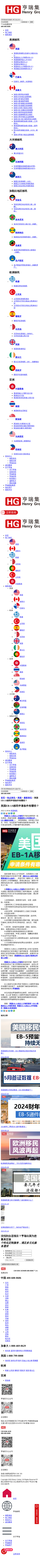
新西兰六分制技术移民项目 (24, 184)
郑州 (7, 1316)
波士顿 (29, 1360)
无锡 (7, 1318)
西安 (7, 1336)
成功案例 (8, 465)
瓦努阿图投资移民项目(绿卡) (24, 168)
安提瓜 (18, 200)
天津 (7, 1296)
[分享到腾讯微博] (9, 813)
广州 (7, 1285)
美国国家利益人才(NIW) (23, 60)
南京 (7, 1289)
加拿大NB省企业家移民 (22, 97)
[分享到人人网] (11, 813)
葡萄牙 (18, 316)
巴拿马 (18, 77)
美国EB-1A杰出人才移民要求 (20, 1003)
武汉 (7, 1305)
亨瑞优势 (12, 476)
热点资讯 (11, 798)
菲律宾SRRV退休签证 (22, 454)
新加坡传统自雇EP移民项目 (24, 426)
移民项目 (8, 35)
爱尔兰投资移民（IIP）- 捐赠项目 (26, 362)
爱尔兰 (18, 357)
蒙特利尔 (19, 1351)
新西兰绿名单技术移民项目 (24, 186)
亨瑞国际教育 (10, 485)
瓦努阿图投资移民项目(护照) (24, 166)
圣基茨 (18, 245)
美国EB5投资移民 (10, 1008)
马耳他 (18, 329)
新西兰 (18, 177)
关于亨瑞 (8, 467)
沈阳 (7, 1298)
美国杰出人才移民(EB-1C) (23, 66)
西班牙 (18, 370)
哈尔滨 (7, 1338)
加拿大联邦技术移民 (21, 94)
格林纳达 (19, 232)
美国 (17, 49)
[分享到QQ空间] (4, 813)
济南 (7, 1334)
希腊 (17, 281)
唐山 (7, 1300)
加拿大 (18, 90)
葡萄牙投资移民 (20, 321)
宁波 (7, 1312)
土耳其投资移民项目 (21, 299)
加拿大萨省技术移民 (21, 99)
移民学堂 (8, 490)
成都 (7, 1327)
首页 (7, 30)
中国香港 (19, 389)
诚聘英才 (12, 481)
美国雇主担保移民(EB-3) (23, 69)
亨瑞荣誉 (12, 474)
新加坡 (18, 419)
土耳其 (18, 294)
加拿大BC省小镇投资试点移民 (25, 119)
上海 (7, 1332)
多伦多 (7, 1351)
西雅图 (35, 1360)
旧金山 (24, 1360)
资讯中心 (8, 456)
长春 (7, 1309)
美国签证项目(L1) (20, 64)
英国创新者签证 (20, 349)
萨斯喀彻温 (27, 1351)
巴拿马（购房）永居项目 (23, 81)
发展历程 (12, 472)
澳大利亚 (19, 149)
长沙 (7, 1294)
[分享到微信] (14, 813)
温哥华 (13, 1351)
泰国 (17, 406)
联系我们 (12, 478)
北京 (7, 1283)
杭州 (7, 1323)
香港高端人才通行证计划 (23, 393)
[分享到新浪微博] (7, 813)
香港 (7, 1307)
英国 (17, 344)
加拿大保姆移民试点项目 (23, 114)
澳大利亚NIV (19, 153)
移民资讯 (12, 458)
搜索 (31, 22)
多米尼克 (19, 219)
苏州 (7, 1291)
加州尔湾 (14, 1360)
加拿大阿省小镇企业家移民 (24, 135)
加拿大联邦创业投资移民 (23, 112)
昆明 (7, 1314)
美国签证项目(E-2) (20, 62)
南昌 (7, 1287)
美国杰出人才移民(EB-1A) (23, 57)
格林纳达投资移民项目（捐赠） (26, 237)
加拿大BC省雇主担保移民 (23, 110)
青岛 (7, 1325)
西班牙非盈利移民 (20, 375)
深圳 (7, 1321)
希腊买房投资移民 (20, 286)
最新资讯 (28, 798)
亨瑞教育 (8, 1543)
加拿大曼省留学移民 (21, 101)
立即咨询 (16, 1554)
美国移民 (14, 811)
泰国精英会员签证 (20, 411)
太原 (7, 1329)
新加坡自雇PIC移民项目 (23, 428)
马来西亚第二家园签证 (22, 441)
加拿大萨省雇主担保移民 (23, 103)
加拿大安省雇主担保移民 (23, 105)
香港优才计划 (19, 395)
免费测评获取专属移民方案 (10, 1264)
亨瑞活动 (12, 463)
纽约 (19, 1360)
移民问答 (12, 461)
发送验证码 (29, 1260)
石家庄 (7, 1341)
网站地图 (12, 483)
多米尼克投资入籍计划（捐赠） (26, 224)
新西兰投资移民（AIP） (23, 181)
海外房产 (8, 487)
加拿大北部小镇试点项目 (23, 108)
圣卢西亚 (19, 260)
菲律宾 (18, 449)
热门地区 (8, 32)
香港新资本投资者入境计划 (24, 398)
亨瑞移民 (16, 988)
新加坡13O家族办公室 (22, 424)
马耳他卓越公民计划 (21, 336)
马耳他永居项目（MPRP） (24, 334)
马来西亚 (19, 436)
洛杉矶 (7, 1360)
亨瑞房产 (8, 1545)
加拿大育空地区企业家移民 (24, 117)
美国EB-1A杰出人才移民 (13, 816)
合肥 (7, 1303)
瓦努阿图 (19, 162)
